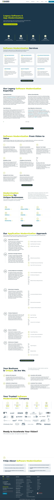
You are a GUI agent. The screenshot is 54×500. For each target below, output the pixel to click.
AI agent (35, 117)
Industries (28, 476)
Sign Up (5, 493)
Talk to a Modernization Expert (27, 128)
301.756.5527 (6, 481)
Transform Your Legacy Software (10, 24)
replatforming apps (11, 97)
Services (17, 476)
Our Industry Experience (27, 225)
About (38, 476)
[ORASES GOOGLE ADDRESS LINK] (3, 483)
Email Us (5, 482)
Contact (7, 476)
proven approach (32, 235)
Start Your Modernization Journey (27, 360)
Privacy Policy (33, 499)
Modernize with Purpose (26, 185)
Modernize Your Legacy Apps (27, 80)
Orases (24, 499)
